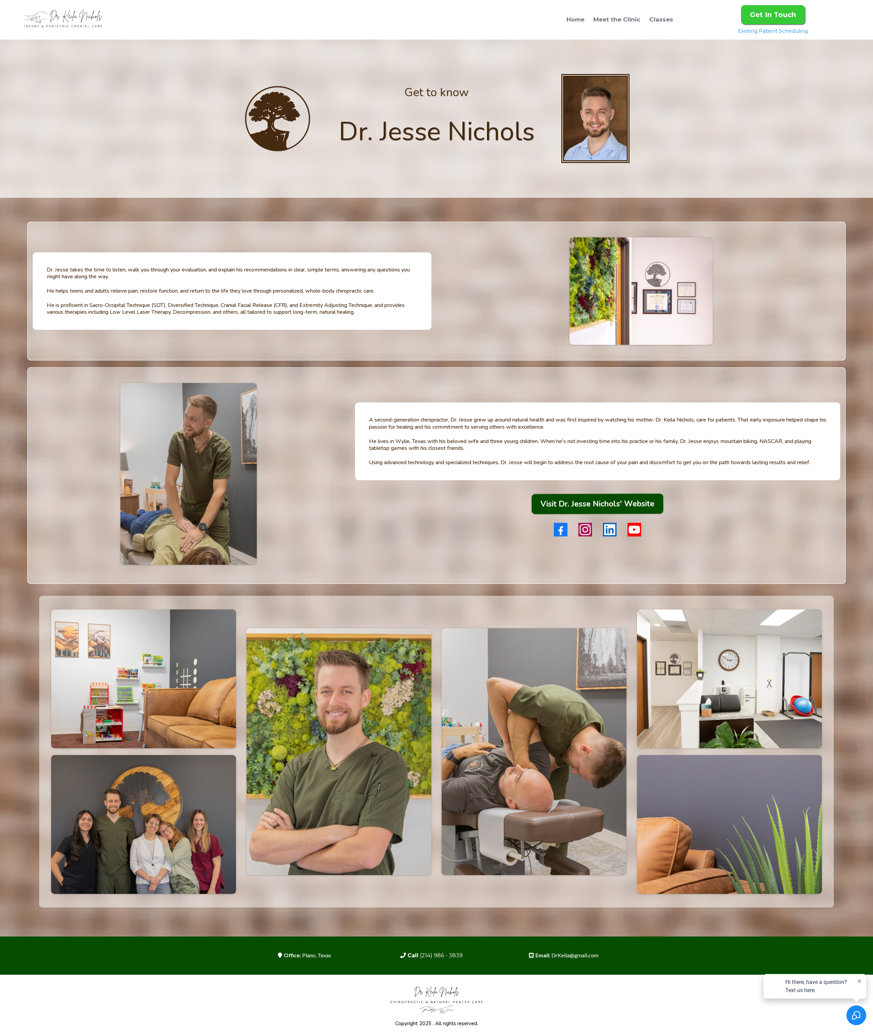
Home (575, 19)
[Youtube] (634, 529)
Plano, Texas (316, 955)
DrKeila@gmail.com (574, 955)
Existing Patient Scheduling (773, 31)
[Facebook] (560, 529)
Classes (661, 19)
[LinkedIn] (609, 529)
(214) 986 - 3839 (441, 955)
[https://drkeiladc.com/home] (63, 19)
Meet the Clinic (616, 19)
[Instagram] (585, 529)
